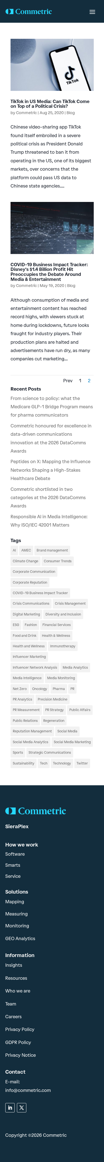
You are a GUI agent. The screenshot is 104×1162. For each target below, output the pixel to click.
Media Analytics (75, 668)
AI (14, 550)
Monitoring (17, 925)
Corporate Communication (34, 572)
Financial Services (56, 625)
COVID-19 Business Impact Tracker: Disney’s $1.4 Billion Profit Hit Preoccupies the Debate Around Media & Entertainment (49, 272)
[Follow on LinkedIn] (10, 1107)
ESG (16, 625)
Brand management (52, 550)
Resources (16, 978)
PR (72, 689)
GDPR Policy (18, 1042)
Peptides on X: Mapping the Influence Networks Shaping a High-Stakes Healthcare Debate (50, 470)
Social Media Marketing (72, 742)
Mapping (14, 901)
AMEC (26, 550)
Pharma (59, 689)
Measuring (16, 914)
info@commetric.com (28, 1090)
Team (10, 1004)
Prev (67, 380)
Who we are (17, 991)
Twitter (82, 763)
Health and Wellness (29, 646)
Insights (13, 965)
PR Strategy (54, 710)
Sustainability (23, 763)
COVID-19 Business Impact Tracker (40, 593)
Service (13, 876)
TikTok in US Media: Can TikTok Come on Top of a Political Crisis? (50, 104)
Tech (43, 763)
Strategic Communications (50, 753)
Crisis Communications (31, 604)
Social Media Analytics (30, 742)
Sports (18, 753)
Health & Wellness (56, 636)
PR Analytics (22, 699)
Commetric (26, 113)
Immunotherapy (62, 646)
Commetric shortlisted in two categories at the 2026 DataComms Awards (48, 498)
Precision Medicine (52, 699)
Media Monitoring (61, 678)
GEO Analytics (20, 938)
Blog (71, 113)
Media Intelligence (27, 678)
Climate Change (25, 561)
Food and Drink (24, 636)
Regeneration (53, 721)
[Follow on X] (21, 1107)
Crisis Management (70, 604)
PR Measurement (26, 710)
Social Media (67, 731)
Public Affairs (79, 710)
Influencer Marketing (29, 657)
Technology (62, 763)
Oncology (39, 689)
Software (15, 854)
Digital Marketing (26, 614)
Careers (13, 1016)
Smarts (12, 865)
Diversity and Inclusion (63, 614)
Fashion (31, 625)
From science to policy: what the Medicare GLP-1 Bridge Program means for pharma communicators (52, 407)
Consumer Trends (58, 561)
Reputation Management (32, 731)
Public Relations (25, 721)
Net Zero (20, 689)
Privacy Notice (20, 1055)
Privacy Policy (19, 1029)
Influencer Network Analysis (35, 668)
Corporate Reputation (30, 582)
